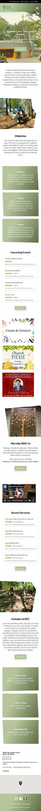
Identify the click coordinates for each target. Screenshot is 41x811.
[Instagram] (3, 771)
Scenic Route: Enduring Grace (14, 531)
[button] (19, 493)
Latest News (34, 1)
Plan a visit (20, 49)
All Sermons (20, 568)
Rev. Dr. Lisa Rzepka (18, 533)
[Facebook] (6, 771)
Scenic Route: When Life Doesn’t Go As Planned (19, 519)
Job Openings (26, 804)
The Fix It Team (9, 295)
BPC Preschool (14, 1)
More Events (20, 308)
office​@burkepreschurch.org (22, 767)
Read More (20, 468)
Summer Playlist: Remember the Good (16, 555)
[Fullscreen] (33, 500)
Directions (7, 758)
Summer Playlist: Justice (12, 543)
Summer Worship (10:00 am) (13, 258)
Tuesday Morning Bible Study (14, 282)
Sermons (13, 804)
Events (19, 804)
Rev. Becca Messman (18, 521)
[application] (19, 493)
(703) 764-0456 (7, 767)
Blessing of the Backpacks (12, 270)
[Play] (5, 500)
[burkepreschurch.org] (8, 771)
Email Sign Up (25, 1)
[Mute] (30, 500)
